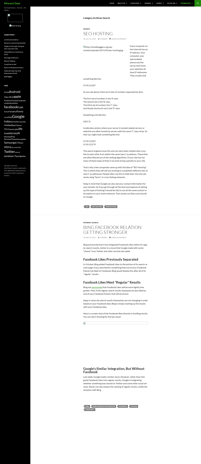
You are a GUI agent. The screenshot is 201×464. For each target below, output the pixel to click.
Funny (20, 111)
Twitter (9, 151)
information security (18, 122)
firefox (6, 112)
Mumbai (7, 136)
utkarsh (17, 152)
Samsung (9, 142)
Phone (19, 139)
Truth (19, 147)
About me (121, 3)
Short (21, 143)
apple (17, 96)
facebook (123, 406)
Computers (134, 3)
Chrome (14, 101)
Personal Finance (10, 139)
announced (97, 287)
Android (14, 92)
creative (7, 103)
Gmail (6, 117)
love (6, 133)
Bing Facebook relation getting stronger (112, 229)
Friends (11, 112)
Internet (87, 223)
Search (86, 29)
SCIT (16, 142)
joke (17, 129)
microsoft (90, 409)
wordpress (21, 156)
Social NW (171, 3)
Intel (6, 125)
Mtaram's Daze (12, 3)
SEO (87, 206)
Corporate (22, 101)
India (7, 121)
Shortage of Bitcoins (11, 58)
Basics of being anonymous (13, 68)
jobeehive (12, 129)
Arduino (7, 100)
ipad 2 (14, 125)
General (148, 3)
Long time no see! (10, 64)
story (7, 147)
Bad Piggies (8, 77)
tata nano (14, 147)
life (20, 129)
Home (112, 3)
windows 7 (10, 155)
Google (134, 406)
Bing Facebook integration (104, 406)
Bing (87, 406)
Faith (20, 107)
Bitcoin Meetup (9, 61)
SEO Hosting (98, 33)
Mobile (159, 3)
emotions (14, 103)
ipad (10, 125)
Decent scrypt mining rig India (14, 43)
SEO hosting (97, 206)
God (10, 117)
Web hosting (111, 206)
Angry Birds (8, 97)
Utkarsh (103, 39)
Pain (13, 136)
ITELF (6, 129)
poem (24, 139)
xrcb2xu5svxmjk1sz (11, 40)
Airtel (6, 92)
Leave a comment (118, 39)
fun (15, 112)
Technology (185, 3)
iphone (19, 125)
